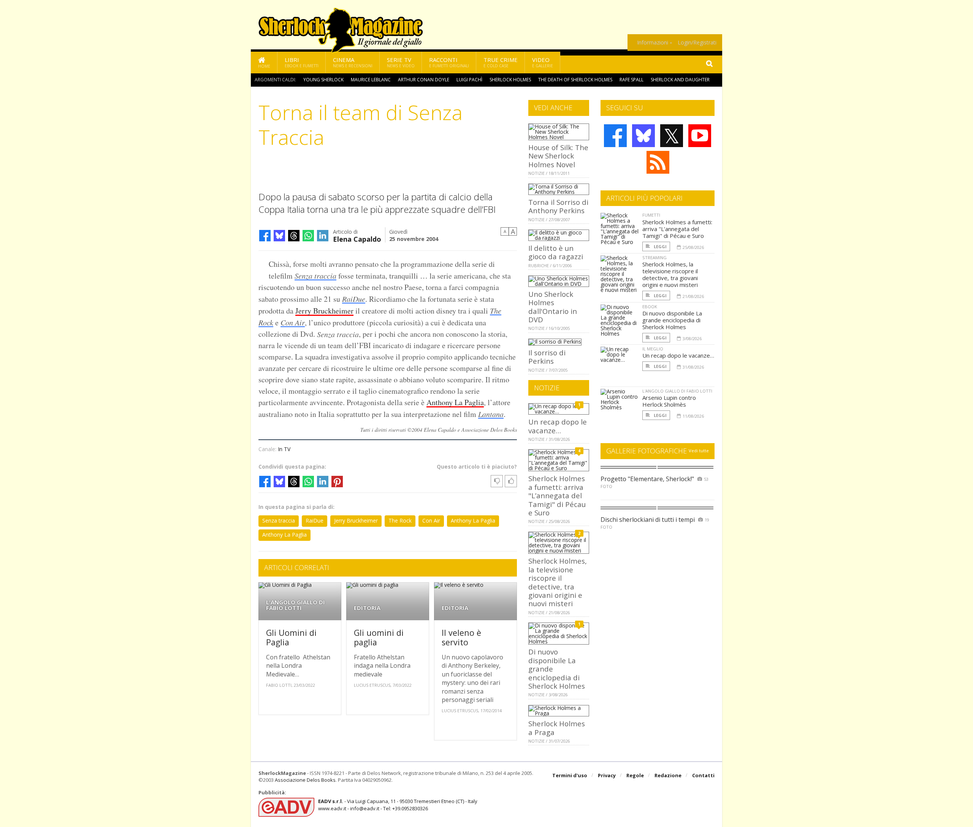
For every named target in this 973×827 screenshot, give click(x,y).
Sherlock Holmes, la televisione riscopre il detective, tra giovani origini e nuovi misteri (557, 582)
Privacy (607, 775)
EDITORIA (367, 608)
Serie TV (401, 62)
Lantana (491, 414)
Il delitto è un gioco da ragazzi (555, 252)
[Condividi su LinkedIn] (322, 235)
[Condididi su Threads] (293, 235)
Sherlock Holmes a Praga (556, 728)
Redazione (667, 775)
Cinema (352, 62)
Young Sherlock (323, 79)
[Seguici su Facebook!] (615, 136)
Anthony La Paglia (455, 402)
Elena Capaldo (357, 238)
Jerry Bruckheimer (324, 311)
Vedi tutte (699, 450)
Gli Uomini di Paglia (291, 637)
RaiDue (353, 299)
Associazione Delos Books (305, 779)
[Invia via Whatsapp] (308, 235)
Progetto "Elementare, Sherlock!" (647, 479)
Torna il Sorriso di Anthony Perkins (558, 206)
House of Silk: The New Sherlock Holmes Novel (558, 156)
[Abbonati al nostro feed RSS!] (658, 162)
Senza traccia (315, 275)
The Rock (400, 520)
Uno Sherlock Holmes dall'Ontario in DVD (552, 306)
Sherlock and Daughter (680, 79)
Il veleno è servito (461, 637)
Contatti (703, 775)
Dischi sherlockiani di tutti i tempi (648, 519)
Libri (302, 62)
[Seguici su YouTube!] (700, 136)
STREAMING (654, 257)
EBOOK (649, 306)
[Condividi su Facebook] (264, 235)
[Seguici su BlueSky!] (643, 136)
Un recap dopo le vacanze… (557, 426)
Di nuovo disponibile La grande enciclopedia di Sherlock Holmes (672, 320)
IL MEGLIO (652, 349)
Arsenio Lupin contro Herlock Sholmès (669, 401)
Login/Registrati (697, 42)
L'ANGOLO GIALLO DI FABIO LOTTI (295, 605)
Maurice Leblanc (371, 79)
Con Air (292, 322)
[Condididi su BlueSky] (279, 235)
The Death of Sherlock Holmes (575, 79)
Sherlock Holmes (510, 79)
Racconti (449, 62)
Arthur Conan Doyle (423, 79)
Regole (635, 775)
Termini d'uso (569, 775)
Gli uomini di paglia (379, 637)
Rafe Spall (631, 79)
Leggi (660, 246)
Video (542, 62)
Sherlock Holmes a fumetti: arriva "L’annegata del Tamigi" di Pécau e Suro (557, 495)
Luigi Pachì (469, 79)
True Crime (500, 62)
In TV (284, 449)
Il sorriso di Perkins (547, 357)
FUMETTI (651, 215)
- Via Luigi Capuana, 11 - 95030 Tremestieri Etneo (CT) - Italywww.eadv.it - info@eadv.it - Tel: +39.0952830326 (397, 804)
